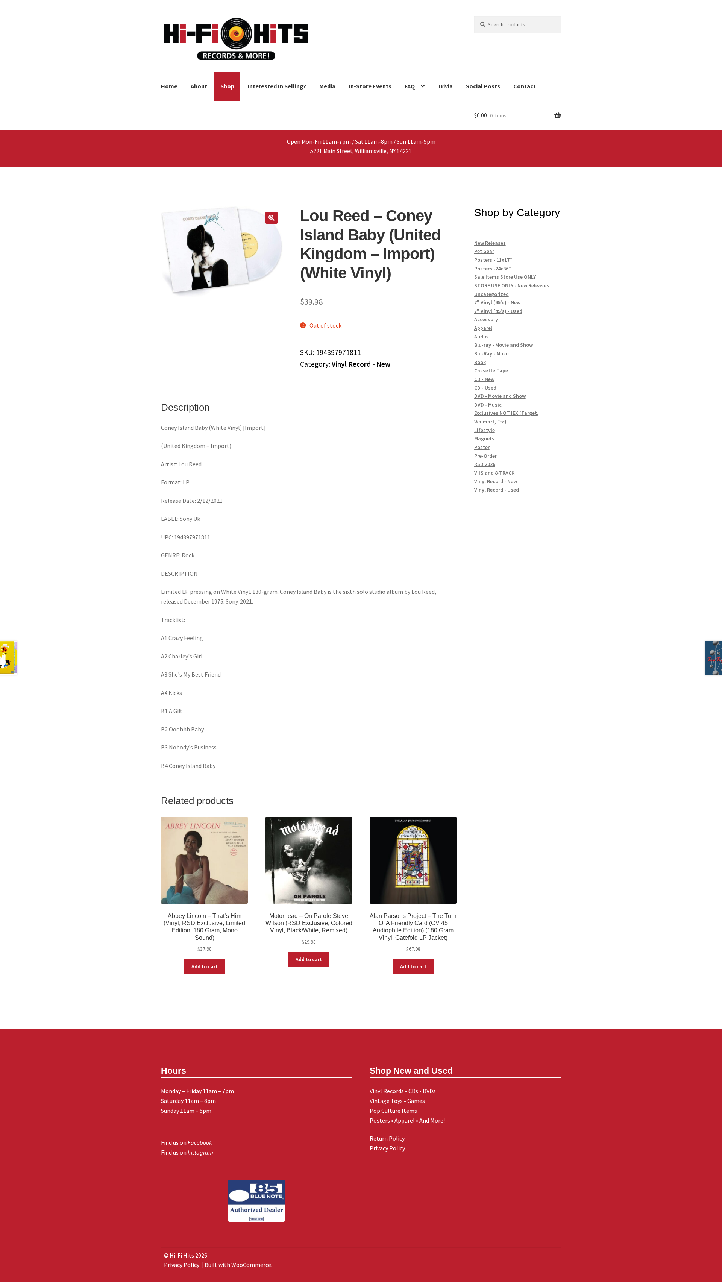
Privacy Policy (387, 1148)
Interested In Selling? (276, 86)
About (199, 86)
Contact (524, 86)
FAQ (410, 86)
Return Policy (387, 1138)
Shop (227, 86)
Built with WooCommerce (238, 1264)
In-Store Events (370, 86)
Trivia (445, 86)
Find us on (186, 1142)
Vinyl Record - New (361, 364)
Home (169, 86)
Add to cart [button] (204, 966)
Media (327, 86)
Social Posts (483, 86)
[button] (271, 218)
